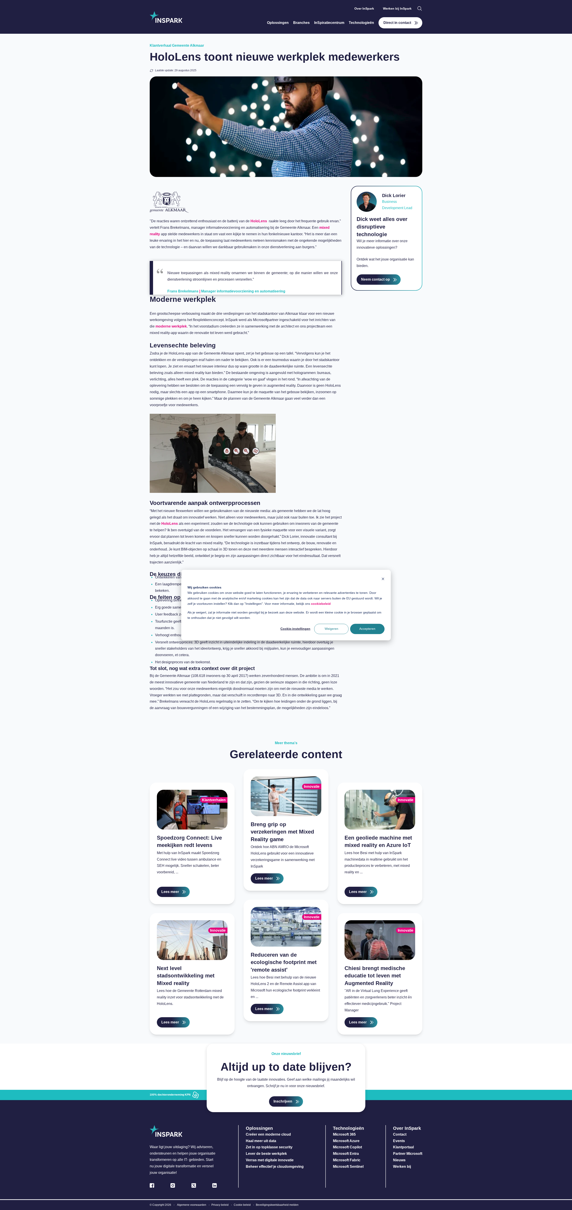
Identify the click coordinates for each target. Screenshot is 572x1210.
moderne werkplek (171, 326)
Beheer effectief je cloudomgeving (275, 1166)
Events (399, 1141)
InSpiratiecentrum (329, 23)
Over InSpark (364, 8)
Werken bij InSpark (397, 8)
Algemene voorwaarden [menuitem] (191, 1204)
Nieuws (399, 1160)
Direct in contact (397, 23)
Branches (301, 23)
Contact (399, 1134)
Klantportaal (403, 1147)
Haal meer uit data (261, 1141)
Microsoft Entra (346, 1153)
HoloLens (258, 221)
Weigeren (331, 629)
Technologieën (361, 23)
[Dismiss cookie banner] (383, 579)
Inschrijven (282, 1101)
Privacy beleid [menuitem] (220, 1204)
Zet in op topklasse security (269, 1147)
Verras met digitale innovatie (270, 1160)
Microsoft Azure (346, 1141)
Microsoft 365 (344, 1134)
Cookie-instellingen (295, 629)
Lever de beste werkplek (266, 1153)
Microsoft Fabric (346, 1160)
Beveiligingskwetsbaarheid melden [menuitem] (277, 1204)
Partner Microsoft (407, 1153)
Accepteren (367, 629)
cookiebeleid (321, 603)
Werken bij (402, 1166)
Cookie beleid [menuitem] (242, 1204)
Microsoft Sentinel (348, 1166)
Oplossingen (278, 23)
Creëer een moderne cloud (268, 1134)
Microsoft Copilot (347, 1147)
